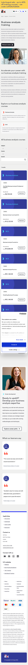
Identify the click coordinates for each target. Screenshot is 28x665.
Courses (6, 16)
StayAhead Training (9, 573)
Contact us (6, 532)
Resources (7, 527)
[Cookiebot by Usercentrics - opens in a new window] (19, 314)
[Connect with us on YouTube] (5, 556)
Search (3, 156)
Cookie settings (13, 349)
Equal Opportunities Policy (20, 587)
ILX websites (7, 562)
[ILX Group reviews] (6, 609)
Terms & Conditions (8, 586)
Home (2, 16)
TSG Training (7, 570)
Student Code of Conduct (19, 591)
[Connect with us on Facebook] (9, 556)
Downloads (7, 521)
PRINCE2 (6, 564)
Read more (21, 193)
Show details (19, 339)
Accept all (14, 344)
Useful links (6, 583)
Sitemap (5, 581)
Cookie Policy (6, 591)
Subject (3, 145)
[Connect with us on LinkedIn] (18, 556)
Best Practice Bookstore (10, 567)
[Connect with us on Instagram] (13, 556)
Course (3, 151)
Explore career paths (11, 429)
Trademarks (19, 583)
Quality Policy (19, 581)
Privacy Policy (6, 588)
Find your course (6, 44)
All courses (7, 518)
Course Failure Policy (20, 594)
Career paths (7, 524)
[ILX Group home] (3, 11)
